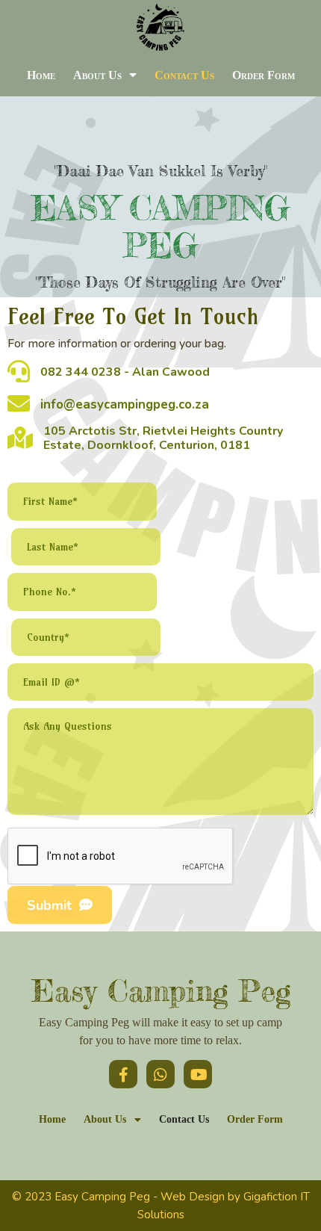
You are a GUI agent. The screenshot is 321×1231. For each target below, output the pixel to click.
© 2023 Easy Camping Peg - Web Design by (127, 1196)
